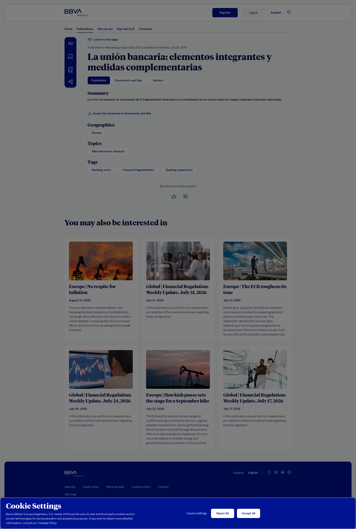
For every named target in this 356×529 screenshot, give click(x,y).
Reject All (222, 513)
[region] (178, 513)
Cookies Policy (47, 523)
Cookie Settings (197, 513)
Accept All (249, 513)
